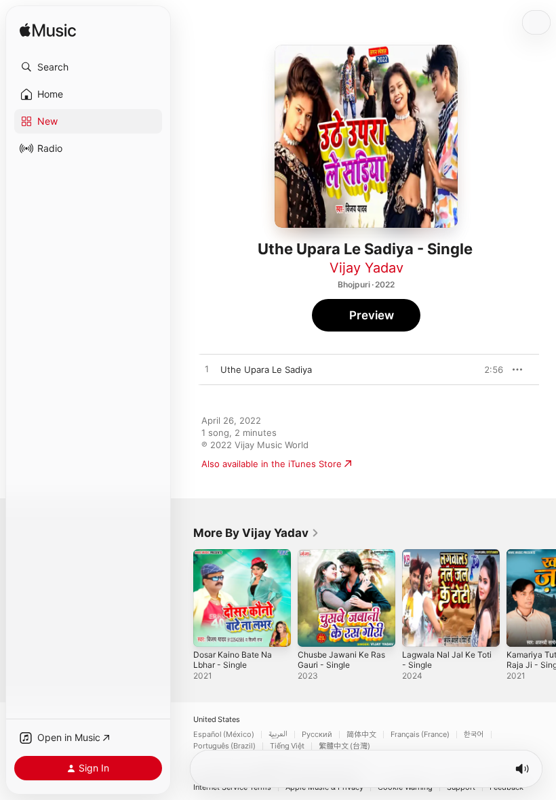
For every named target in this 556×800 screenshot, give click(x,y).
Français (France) (420, 734)
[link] (256, 532)
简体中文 (361, 734)
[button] (88, 67)
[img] (48, 31)
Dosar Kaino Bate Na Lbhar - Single (232, 659)
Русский (317, 734)
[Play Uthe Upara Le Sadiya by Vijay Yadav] (206, 369)
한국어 (474, 734)
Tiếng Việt (287, 746)
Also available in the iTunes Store (271, 463)
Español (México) (223, 734)
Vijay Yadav (366, 268)
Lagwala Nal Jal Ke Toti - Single (447, 659)
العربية (278, 734)
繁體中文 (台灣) (344, 746)
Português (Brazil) (224, 746)
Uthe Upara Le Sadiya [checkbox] (266, 369)
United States (216, 719)
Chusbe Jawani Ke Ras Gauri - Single (341, 659)
